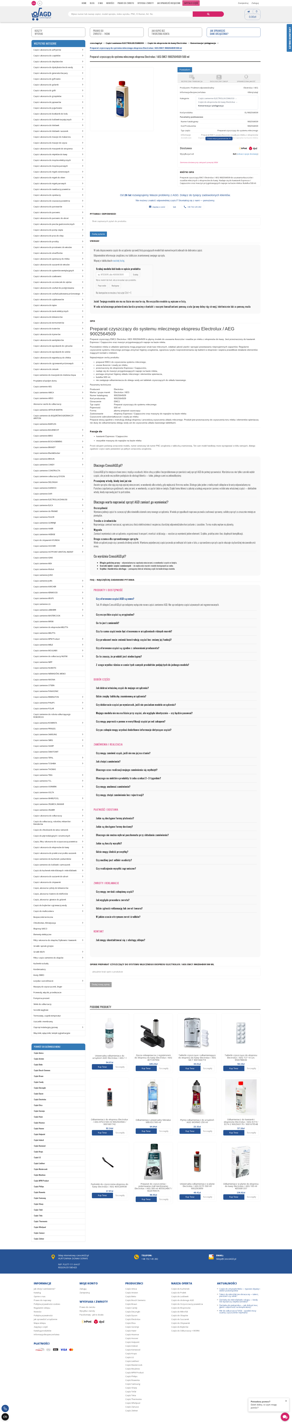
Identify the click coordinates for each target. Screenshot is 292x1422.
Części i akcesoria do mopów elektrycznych (52, 160)
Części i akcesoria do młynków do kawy (50, 154)
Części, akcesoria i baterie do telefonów (50, 894)
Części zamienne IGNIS (43, 557)
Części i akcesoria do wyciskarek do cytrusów (52, 346)
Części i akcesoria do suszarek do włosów (51, 264)
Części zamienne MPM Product (46, 639)
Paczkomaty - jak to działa (91, 1314)
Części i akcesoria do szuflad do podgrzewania (53, 288)
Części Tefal (38, 1209)
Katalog (37, 1292)
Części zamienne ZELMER (44, 810)
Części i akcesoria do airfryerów (47, 50)
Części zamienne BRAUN (43, 459)
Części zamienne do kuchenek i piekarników (52, 859)
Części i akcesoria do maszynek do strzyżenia (53, 148)
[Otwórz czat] (285, 1417)
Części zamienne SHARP (43, 746)
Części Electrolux (40, 1099)
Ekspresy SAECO (40, 928)
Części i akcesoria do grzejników (47, 96)
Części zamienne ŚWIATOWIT (45, 752)
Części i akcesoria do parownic (46, 212)
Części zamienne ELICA (43, 505)
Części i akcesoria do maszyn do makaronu (52, 137)
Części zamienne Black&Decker (46, 453)
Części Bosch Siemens (42, 1070)
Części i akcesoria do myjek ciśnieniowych (51, 171)
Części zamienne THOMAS (44, 769)
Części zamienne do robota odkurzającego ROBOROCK (52, 715)
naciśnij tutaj (118, 260)
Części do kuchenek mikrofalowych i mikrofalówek (54, 870)
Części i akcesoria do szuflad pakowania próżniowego (56, 293)
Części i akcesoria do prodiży (46, 241)
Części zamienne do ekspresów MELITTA (50, 627)
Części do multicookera (43, 911)
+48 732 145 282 (194, 207)
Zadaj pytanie (98, 234)
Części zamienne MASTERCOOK (46, 615)
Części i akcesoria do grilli (44, 90)
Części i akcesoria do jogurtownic (47, 108)
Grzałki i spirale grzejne (43, 946)
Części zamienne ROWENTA (45, 723)
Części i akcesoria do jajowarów (47, 102)
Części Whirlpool (40, 1227)
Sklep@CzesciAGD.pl (226, 1258)
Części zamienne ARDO (43, 398)
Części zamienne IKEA (42, 563)
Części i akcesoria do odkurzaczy (47, 815)
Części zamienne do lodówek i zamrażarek (51, 864)
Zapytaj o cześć (158, 207)
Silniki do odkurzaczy (42, 1004)
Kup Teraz (102, 1067)
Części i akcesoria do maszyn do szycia (50, 143)
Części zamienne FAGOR (43, 517)
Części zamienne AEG (42, 386)
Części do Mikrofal (179, 1311)
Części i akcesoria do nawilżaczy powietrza (51, 189)
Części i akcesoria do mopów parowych (50, 166)
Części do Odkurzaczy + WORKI (185, 1330)
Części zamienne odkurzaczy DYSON (49, 476)
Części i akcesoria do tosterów (46, 328)
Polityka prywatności (43, 1315)
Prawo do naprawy (42, 1300)
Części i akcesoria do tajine (45, 305)
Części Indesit (39, 1140)
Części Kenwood (39, 1145)
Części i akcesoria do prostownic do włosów (52, 247)
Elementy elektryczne (42, 934)
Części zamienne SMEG (43, 740)
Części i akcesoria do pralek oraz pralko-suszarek (54, 853)
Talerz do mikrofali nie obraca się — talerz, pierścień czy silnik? (239, 1295)
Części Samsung (40, 1198)
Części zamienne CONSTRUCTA (46, 470)
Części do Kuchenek (180, 1288)
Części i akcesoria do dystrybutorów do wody (53, 67)
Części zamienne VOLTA (43, 792)
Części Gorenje (39, 1111)
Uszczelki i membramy (43, 1021)
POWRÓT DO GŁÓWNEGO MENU (47, 1046)
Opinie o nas (39, 1296)
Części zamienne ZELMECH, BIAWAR (48, 804)
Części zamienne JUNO (43, 575)
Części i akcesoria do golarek (46, 84)
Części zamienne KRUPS (43, 598)
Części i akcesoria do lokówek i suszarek (50, 131)
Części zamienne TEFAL (43, 757)
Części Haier (38, 1116)
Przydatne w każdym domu (45, 381)
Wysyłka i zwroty (145, 3)
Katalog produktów (42, 1330)
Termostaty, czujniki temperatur (47, 1015)
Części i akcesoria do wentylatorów (48, 340)
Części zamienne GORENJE (44, 523)
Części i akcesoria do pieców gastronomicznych (54, 224)
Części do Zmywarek (180, 1323)
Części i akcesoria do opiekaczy (47, 195)
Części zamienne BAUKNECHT (46, 430)
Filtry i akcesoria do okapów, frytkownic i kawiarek (54, 940)
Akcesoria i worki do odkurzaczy (47, 404)
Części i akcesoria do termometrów (48, 323)
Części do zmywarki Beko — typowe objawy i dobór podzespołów (239, 1290)
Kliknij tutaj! (253, 92)
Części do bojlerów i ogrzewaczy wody (50, 905)
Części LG (37, 1157)
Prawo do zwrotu (126, 3)
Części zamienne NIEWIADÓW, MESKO (49, 673)
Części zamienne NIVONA (44, 679)
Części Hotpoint (39, 1134)
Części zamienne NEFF (42, 662)
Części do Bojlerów (179, 1326)
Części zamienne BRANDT (44, 447)
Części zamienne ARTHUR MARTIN (48, 410)
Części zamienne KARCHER (44, 586)
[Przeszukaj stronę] (208, 14)
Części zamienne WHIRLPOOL (46, 798)
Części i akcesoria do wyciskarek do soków (51, 352)
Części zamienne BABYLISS (44, 424)
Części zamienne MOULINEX (45, 650)
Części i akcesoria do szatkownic (47, 276)
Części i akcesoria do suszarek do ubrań (50, 876)
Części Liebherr (39, 1163)
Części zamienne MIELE (43, 644)
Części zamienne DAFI (42, 493)
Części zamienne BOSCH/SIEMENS (47, 441)
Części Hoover (39, 1128)
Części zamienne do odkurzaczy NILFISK (50, 656)
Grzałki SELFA (39, 952)
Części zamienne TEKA (42, 775)
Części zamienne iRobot (43, 569)
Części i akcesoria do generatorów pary (50, 73)
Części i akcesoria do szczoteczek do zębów (52, 282)
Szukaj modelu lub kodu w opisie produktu (118, 269)
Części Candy (38, 1082)
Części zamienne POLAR (43, 708)
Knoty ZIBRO (38, 975)
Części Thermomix (40, 1221)
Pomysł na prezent (41, 998)
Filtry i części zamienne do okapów (48, 957)
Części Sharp (38, 1204)
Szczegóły (120, 1067)
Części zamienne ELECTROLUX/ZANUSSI (50, 499)
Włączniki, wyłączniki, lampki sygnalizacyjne (51, 1033)
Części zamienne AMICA (43, 392)
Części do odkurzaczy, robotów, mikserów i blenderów (52, 822)
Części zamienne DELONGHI (45, 482)
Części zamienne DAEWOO (44, 488)
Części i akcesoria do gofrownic (47, 79)
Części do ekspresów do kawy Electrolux (216, 102)
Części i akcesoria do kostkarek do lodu (50, 113)
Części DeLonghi (40, 1087)
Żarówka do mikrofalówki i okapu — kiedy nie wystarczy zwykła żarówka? (238, 1300)
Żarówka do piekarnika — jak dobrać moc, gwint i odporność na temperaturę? (238, 1306)
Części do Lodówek (180, 1296)
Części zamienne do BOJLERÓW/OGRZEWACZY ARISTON (53, 417)
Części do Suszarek (180, 1319)
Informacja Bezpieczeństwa (46, 1334)
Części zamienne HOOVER (44, 546)
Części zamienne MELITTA (44, 633)
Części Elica (38, 1105)
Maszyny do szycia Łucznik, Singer (47, 986)
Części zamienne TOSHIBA (44, 763)
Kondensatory (39, 969)
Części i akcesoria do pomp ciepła (48, 230)
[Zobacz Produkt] (109, 1033)
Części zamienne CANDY (43, 464)
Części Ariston (39, 1058)
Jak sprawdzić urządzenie (168, 3)
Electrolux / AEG (251, 87)
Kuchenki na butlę (41, 963)
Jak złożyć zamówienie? (44, 1288)
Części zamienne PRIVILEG (44, 728)
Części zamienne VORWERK (45, 786)
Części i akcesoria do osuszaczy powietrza (51, 201)
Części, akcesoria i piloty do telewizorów (50, 888)
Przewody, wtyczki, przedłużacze (47, 992)
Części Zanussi (39, 1233)
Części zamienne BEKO (43, 435)
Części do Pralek (178, 1292)
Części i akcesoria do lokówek (46, 125)
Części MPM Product (41, 1180)
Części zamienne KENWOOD (45, 592)
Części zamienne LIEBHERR (44, 610)
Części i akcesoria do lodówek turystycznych (52, 119)
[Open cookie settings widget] (5, 1416)
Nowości (110, 3)
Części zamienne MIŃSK (43, 621)
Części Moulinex (39, 1175)
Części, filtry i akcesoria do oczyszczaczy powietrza (55, 841)
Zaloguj (255, 3)
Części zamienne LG (41, 604)
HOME (84, 3)
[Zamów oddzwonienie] (5, 1408)
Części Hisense (39, 1122)
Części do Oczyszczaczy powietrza (187, 1304)
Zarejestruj (243, 3)
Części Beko (38, 1064)
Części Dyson (38, 1093)
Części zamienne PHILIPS (43, 702)
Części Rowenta (39, 1192)
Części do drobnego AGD (182, 1300)
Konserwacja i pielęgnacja (211, 105)
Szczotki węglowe (40, 1010)
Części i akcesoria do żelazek (45, 369)
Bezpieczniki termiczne (43, 917)
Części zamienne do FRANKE (45, 511)
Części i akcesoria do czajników (46, 55)
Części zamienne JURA (42, 581)
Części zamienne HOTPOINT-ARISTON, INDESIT (53, 552)
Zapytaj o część (191, 3)
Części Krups (38, 1151)
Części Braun (38, 1076)
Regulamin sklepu (42, 1307)
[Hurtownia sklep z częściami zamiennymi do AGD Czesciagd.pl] (41, 14)
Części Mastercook (40, 1169)
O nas (100, 3)
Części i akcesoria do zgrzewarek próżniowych (53, 363)
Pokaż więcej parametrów (217, 138)
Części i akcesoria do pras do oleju (48, 235)
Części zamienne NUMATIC (44, 668)
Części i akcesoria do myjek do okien (49, 177)
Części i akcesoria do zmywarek (47, 882)
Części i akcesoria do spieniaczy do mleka (51, 259)
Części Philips (39, 1186)
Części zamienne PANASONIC (46, 691)
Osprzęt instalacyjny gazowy (45, 1027)
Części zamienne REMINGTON (46, 697)
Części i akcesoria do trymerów (46, 334)
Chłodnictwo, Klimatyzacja (44, 923)
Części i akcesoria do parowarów (47, 206)
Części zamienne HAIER (43, 528)
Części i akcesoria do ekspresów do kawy (51, 847)
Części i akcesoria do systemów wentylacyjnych (53, 270)
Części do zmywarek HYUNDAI (46, 540)
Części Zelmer (39, 1238)
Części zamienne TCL (42, 781)
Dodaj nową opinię (101, 984)
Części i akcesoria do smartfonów (48, 253)
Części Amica (38, 1053)
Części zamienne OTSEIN (43, 685)
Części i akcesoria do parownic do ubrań (51, 218)
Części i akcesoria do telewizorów (48, 317)
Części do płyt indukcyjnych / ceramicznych (51, 836)
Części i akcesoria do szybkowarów (48, 299)
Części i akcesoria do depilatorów (48, 61)
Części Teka (38, 1215)
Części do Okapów (179, 1315)
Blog (92, 3)
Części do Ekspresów (180, 1307)
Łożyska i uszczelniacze (43, 981)
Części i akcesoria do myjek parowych (49, 183)
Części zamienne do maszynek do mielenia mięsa (54, 375)
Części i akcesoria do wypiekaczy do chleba (52, 357)
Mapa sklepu (40, 1323)
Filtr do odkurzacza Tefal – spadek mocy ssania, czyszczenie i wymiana (237, 1311)
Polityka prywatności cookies (47, 1304)
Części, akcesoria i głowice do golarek (49, 899)
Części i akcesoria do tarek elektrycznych (50, 311)
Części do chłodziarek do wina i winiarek (50, 830)
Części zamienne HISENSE (44, 534)
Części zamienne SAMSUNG (45, 734)
